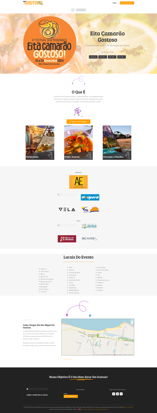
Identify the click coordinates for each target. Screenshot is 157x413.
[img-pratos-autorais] (78, 126)
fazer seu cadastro (128, 407)
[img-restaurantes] (40, 126)
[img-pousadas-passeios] (117, 126)
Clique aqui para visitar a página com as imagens (78, 262)
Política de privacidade (93, 409)
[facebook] (113, 393)
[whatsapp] (121, 393)
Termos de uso (104, 409)
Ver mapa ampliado (66, 359)
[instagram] (117, 393)
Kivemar (85, 409)
